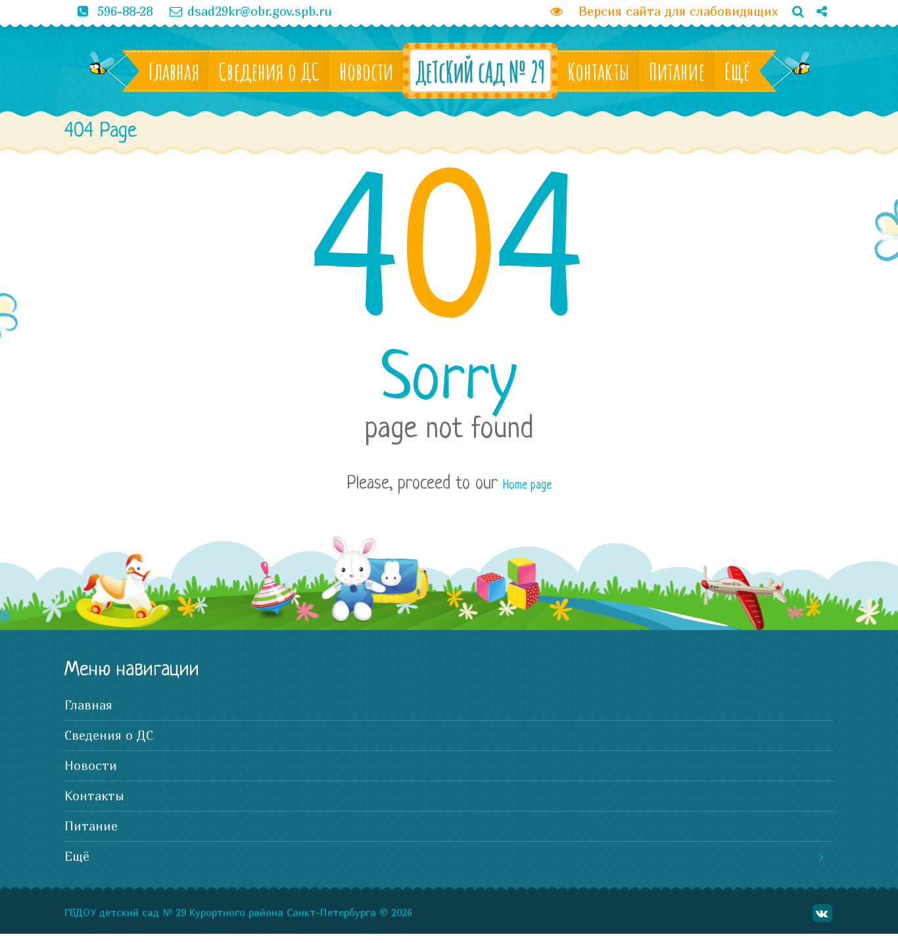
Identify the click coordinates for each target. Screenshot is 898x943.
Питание (677, 71)
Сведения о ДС (268, 71)
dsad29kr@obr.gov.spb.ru (259, 11)
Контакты (598, 71)
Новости (366, 71)
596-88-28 (124, 11)
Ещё (737, 71)
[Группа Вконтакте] (816, 33)
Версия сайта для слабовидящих (673, 11)
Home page (527, 485)
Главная (174, 71)
